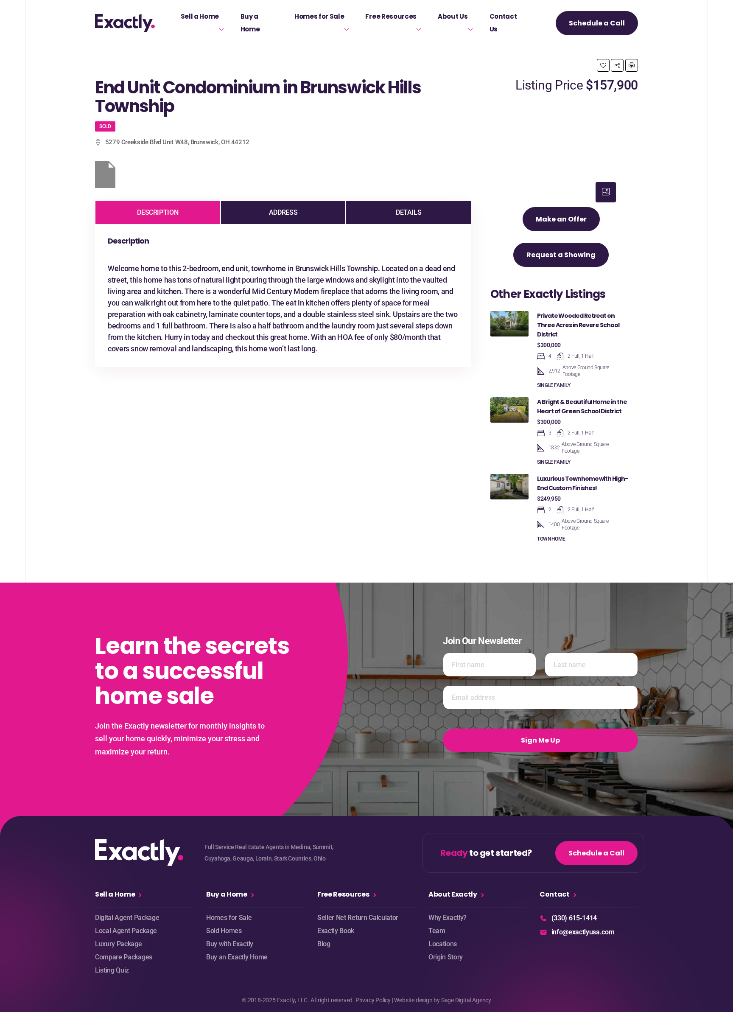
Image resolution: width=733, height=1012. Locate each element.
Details (408, 212)
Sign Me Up (540, 740)
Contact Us (503, 23)
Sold (105, 126)
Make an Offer (561, 219)
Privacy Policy (373, 1000)
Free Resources (391, 16)
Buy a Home (250, 23)
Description (157, 212)
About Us (452, 16)
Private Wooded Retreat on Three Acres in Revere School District (578, 325)
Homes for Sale (319, 16)
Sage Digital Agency (466, 1000)
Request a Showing (561, 255)
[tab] (606, 192)
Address (283, 212)
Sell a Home (200, 16)
